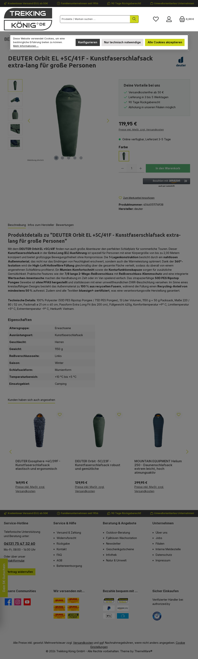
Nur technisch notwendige (122, 42)
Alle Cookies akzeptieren (165, 42)
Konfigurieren (87, 42)
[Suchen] (134, 19)
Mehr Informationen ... (25, 45)
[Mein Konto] (169, 19)
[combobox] (95, 19)
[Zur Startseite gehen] (28, 19)
